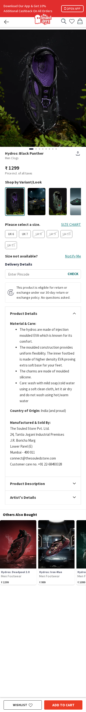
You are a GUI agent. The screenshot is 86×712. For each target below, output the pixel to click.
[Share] (78, 153)
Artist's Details (23, 497)
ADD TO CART (63, 705)
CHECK (73, 274)
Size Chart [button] (71, 224)
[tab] (43, 314)
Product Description (27, 484)
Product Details (23, 314)
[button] (15, 201)
